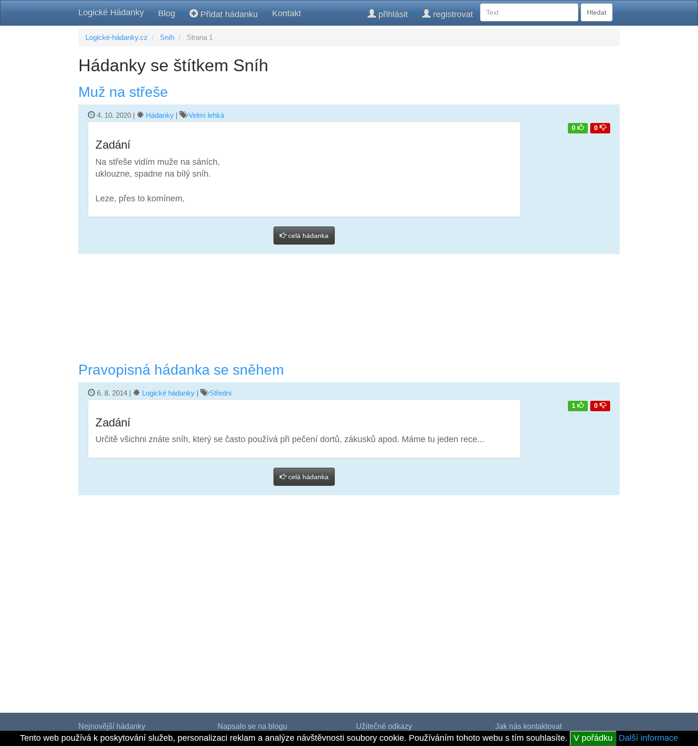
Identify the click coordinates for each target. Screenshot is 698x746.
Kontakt (286, 13)
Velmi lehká (206, 115)
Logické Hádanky (111, 12)
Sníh (167, 37)
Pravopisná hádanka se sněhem (181, 370)
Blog (166, 13)
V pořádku (593, 738)
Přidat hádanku (228, 14)
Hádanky (160, 115)
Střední (220, 393)
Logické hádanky (168, 393)
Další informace (648, 738)
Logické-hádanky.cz (116, 37)
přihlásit (392, 14)
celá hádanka (307, 235)
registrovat (452, 14)
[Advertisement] (349, 308)
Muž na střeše (123, 92)
